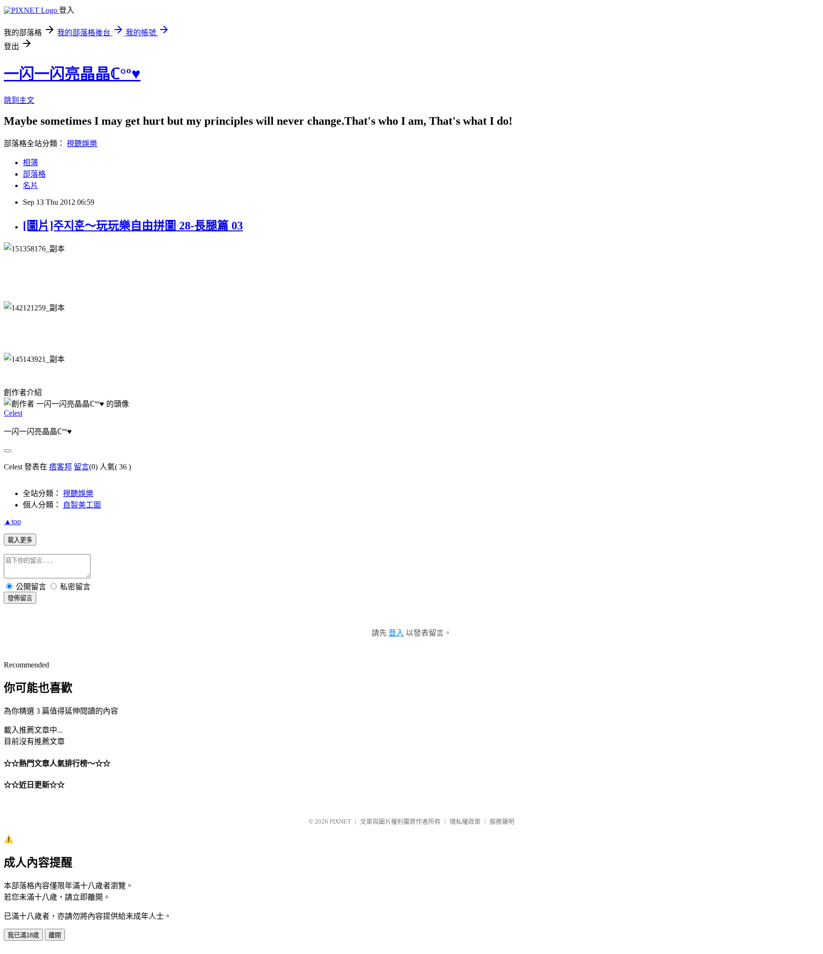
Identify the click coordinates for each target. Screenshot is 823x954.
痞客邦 (60, 467)
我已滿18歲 (23, 935)
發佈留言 (20, 598)
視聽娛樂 (82, 143)
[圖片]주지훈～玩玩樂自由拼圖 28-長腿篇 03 (133, 225)
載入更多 (20, 540)
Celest (13, 413)
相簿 (30, 163)
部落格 (34, 174)
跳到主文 (19, 100)
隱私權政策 (465, 821)
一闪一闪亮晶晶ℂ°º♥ (72, 73)
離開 (55, 935)
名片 (30, 185)
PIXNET (340, 821)
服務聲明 (502, 821)
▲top (12, 521)
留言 (81, 467)
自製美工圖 (82, 505)
